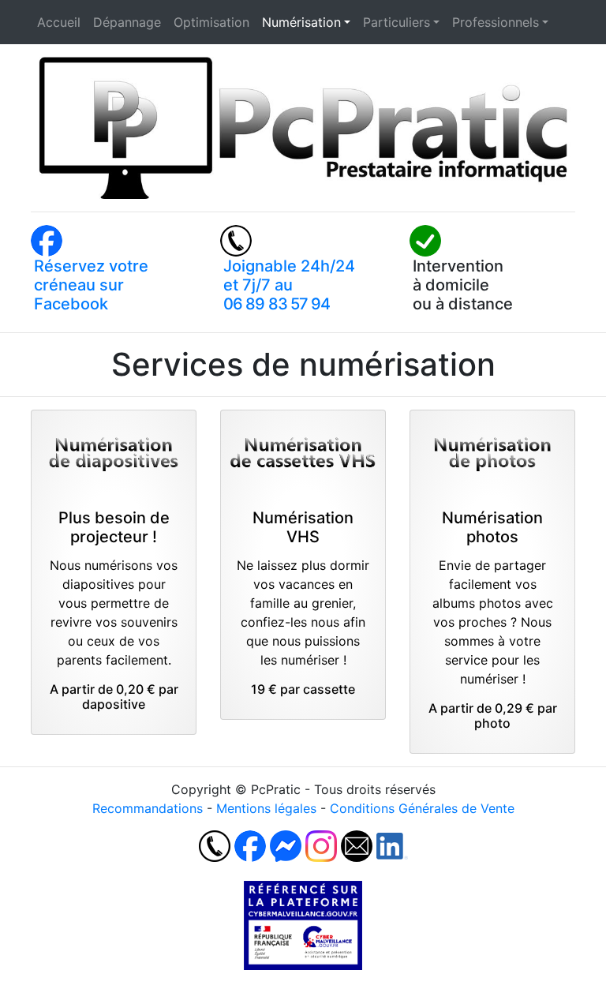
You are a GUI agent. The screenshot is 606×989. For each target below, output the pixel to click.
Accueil (58, 22)
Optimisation (211, 22)
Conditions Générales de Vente (422, 808)
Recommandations (147, 808)
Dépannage (127, 22)
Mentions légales (266, 808)
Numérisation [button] (301, 22)
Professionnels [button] (495, 22)
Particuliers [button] (396, 22)
